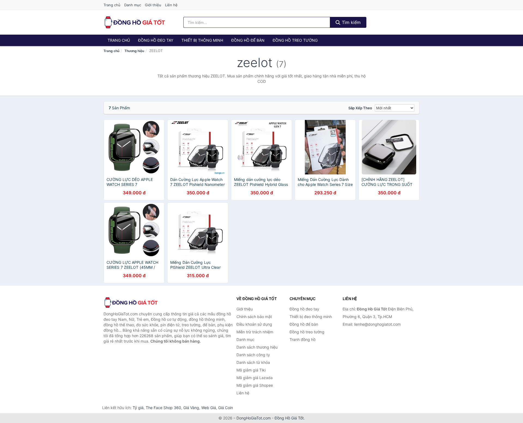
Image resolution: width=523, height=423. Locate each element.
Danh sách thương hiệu (257, 347)
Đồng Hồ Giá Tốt (289, 418)
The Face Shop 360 (163, 407)
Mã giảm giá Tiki (251, 370)
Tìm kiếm (350, 22)
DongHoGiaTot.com (253, 418)
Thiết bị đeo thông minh (311, 316)
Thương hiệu (134, 51)
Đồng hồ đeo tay (155, 40)
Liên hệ (171, 5)
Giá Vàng (191, 407)
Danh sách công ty (253, 354)
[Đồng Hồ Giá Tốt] (131, 303)
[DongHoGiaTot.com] (134, 22)
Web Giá (208, 407)
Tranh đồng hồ (302, 339)
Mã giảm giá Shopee (254, 385)
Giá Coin (225, 407)
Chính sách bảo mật (254, 316)
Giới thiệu (153, 5)
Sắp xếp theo (360, 108)
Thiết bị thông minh (202, 40)
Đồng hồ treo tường (295, 40)
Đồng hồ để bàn (247, 40)
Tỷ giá (138, 407)
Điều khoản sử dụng (254, 324)
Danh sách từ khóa (253, 362)
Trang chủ (112, 5)
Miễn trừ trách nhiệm (254, 332)
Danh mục (132, 5)
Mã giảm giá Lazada (254, 377)
